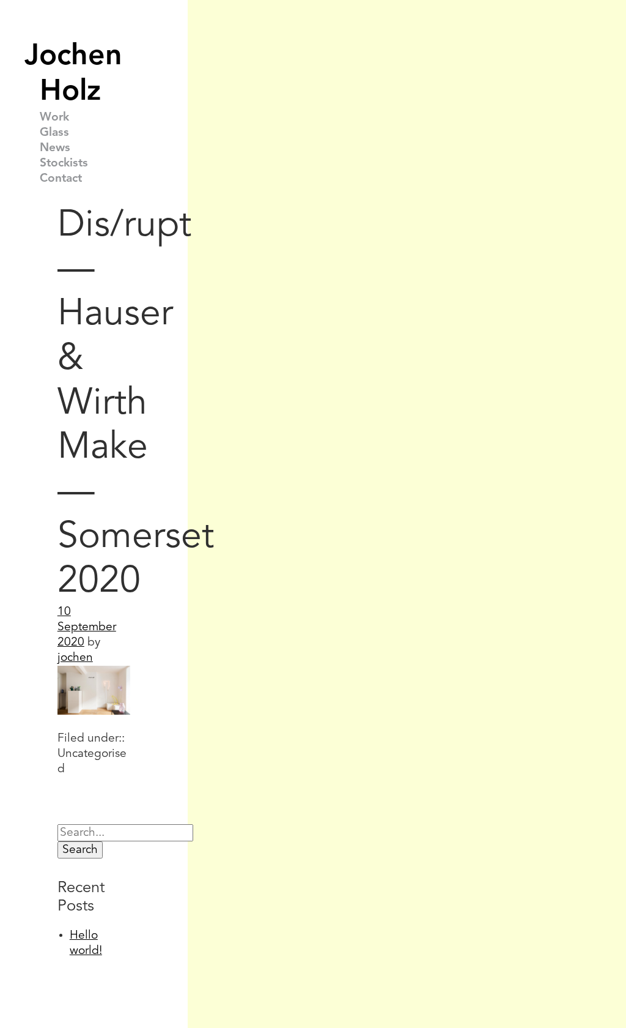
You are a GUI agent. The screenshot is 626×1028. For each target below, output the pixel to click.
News (55, 148)
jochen (75, 658)
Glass (54, 133)
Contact (61, 179)
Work (54, 117)
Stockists (64, 163)
